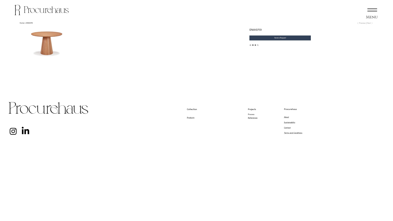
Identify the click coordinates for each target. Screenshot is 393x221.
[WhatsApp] (250, 45)
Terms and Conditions (293, 133)
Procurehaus (46, 10)
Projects (252, 109)
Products (190, 118)
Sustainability (289, 123)
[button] (372, 10)
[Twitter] (258, 45)
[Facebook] (253, 45)
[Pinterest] (255, 45)
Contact (287, 128)
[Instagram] (13, 131)
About (286, 117)
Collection (192, 109)
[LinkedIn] (25, 131)
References (252, 118)
